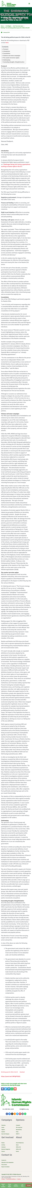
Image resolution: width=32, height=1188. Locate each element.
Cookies (19, 1179)
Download (22, 1072)
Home (2, 26)
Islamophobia (20, 13)
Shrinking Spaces (13, 15)
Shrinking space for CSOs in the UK (9, 1072)
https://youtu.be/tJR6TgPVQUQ (10, 1076)
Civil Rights (8, 26)
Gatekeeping (6, 60)
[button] (29, 3)
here (7, 43)
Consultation (6, 53)
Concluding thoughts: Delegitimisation (13, 62)
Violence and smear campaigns (11, 55)
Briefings (14, 13)
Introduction (6, 51)
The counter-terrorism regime (11, 58)
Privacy (3, 1179)
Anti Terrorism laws (6, 13)
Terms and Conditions (11, 1179)
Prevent (7, 15)
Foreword (5, 49)
